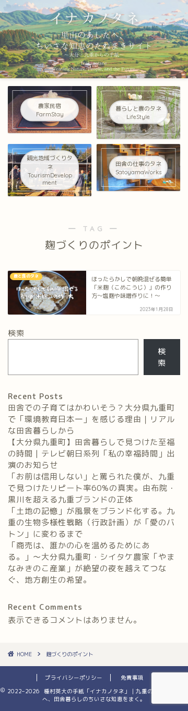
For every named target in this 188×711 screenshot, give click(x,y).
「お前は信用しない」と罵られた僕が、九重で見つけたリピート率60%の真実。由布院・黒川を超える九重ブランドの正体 (92, 488)
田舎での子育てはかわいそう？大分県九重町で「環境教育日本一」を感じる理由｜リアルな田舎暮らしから (91, 419)
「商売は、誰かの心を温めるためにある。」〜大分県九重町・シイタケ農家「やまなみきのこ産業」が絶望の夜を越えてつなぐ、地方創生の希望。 (91, 562)
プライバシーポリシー (73, 677)
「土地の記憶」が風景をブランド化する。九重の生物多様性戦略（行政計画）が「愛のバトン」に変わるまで (91, 522)
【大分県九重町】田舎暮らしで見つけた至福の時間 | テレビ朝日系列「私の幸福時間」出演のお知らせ (91, 454)
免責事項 (132, 677)
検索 (16, 333)
